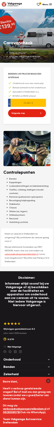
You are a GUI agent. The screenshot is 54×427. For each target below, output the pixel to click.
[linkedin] (20, 351)
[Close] (48, 381)
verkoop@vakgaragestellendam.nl (21, 254)
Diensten (8, 11)
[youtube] (10, 351)
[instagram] (15, 351)
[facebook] (4, 351)
